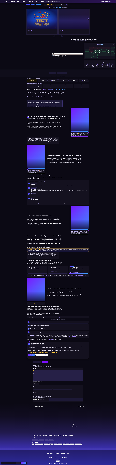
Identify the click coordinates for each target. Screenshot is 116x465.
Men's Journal (39, 435)
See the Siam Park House (53, 271)
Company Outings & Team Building (50, 416)
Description (52, 73)
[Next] (62, 36)
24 (99, 54)
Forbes (34, 435)
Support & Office (75, 411)
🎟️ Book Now (31, 354)
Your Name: (35, 387)
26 (108, 54)
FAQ (74, 80)
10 (99, 50)
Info (63, 80)
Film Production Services (49, 420)
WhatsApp (51, 317)
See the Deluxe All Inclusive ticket (75, 272)
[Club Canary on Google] (66, 457)
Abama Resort (70, 435)
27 (112, 54)
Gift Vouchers (47, 422)
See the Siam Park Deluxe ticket (77, 275)
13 (112, 50)
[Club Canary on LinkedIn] (58, 457)
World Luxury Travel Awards (47, 435)
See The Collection (72, 336)
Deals (18, 1)
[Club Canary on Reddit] (64, 457)
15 (91, 52)
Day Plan (53, 80)
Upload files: (42, 397)
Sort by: (34, 382)
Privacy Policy (57, 453)
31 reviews (64, 4)
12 (108, 50)
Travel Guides (30, 1)
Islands (42, 1)
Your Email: (55, 387)
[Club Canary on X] (60, 457)
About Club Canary (63, 411)
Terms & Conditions (50, 453)
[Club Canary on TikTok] (54, 457)
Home (6, 1)
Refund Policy (63, 453)
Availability (32, 80)
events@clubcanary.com (61, 317)
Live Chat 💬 (61, 56)
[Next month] (114, 44)
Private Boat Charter (49, 418)
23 (95, 54)
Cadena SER (65, 435)
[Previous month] (86, 44)
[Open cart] (114, 1)
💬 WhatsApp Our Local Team (42, 354)
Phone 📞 (57, 56)
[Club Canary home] (2, 1)
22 (91, 54)
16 (95, 52)
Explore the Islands (36, 411)
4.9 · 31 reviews (61, 73)
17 (99, 52)
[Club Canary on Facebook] (56, 457)
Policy (84, 80)
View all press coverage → (36, 437)
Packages (23, 1)
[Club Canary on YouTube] (52, 457)
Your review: (35, 392)
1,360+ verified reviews (42, 105)
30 (95, 57)
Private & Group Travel (50, 411)
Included (43, 80)
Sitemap (68, 453)
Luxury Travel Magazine (57, 435)
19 (108, 52)
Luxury (36, 1)
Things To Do (11, 1)
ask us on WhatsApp (46, 275)
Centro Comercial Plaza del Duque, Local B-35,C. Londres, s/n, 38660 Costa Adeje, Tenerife (77, 425)
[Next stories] (88, 19)
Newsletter (60, 430)
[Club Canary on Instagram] (50, 457)
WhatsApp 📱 (65, 56)
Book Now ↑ (24, 462)
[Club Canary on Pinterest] (62, 457)
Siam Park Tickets (56, 76)
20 (112, 52)
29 (91, 57)
